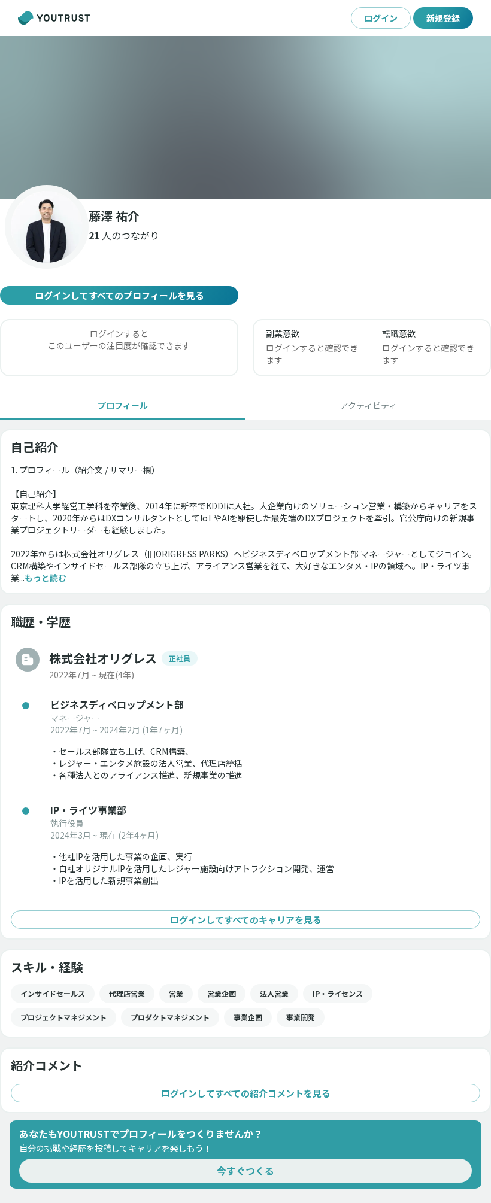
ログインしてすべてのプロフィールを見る (119, 295)
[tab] (123, 405)
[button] (245, 117)
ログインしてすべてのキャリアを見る (246, 919)
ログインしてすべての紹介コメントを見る (246, 1093)
